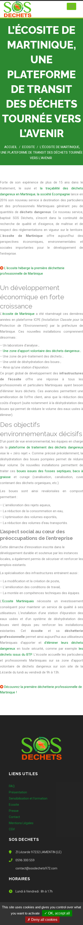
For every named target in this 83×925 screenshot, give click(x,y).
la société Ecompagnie (54, 194)
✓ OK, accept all (57, 913)
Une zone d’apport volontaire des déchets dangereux (41, 351)
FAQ (12, 786)
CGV (12, 829)
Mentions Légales (21, 823)
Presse (14, 811)
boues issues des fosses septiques (44, 471)
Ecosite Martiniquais (18, 601)
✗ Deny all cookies (42, 919)
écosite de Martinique (18, 314)
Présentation (18, 792)
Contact (14, 817)
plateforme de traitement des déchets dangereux (46, 447)
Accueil (10, 147)
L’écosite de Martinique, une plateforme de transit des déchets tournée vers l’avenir (42, 152)
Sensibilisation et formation (28, 798)
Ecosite (28, 147)
